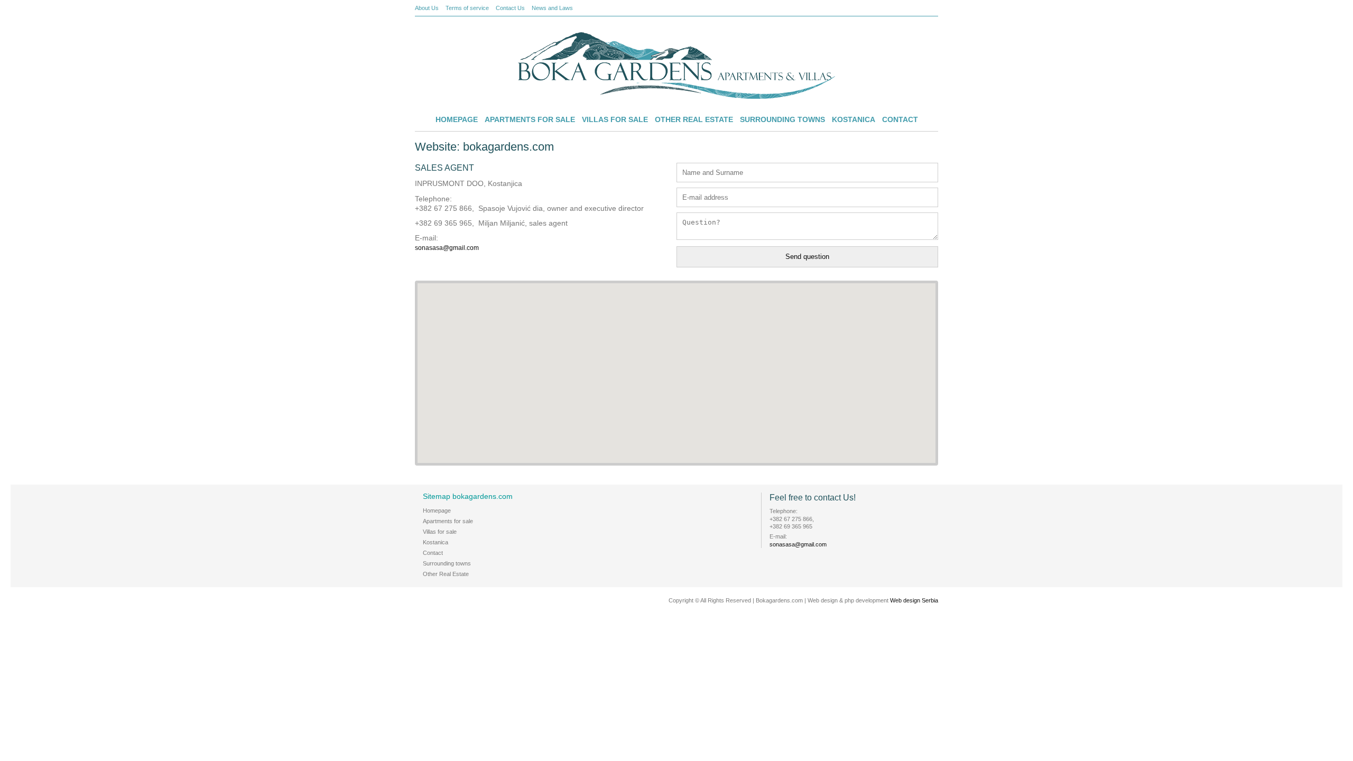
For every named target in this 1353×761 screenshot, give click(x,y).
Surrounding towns (782, 119)
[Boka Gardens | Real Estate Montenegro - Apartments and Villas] (676, 96)
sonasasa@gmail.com (447, 248)
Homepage (456, 119)
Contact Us (510, 8)
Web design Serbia (914, 600)
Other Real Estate (694, 119)
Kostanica (853, 119)
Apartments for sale (530, 119)
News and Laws (552, 8)
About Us (427, 8)
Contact (900, 119)
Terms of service (467, 8)
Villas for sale (615, 119)
